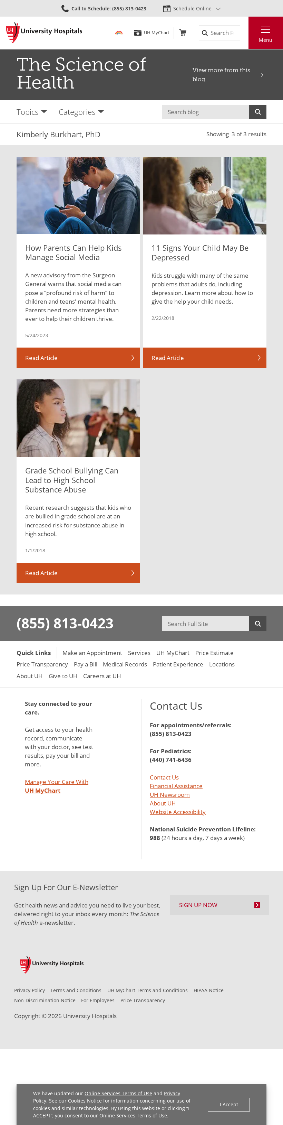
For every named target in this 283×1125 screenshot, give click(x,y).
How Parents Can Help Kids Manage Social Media (73, 252)
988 (155, 838)
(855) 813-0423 (65, 623)
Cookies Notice (85, 1100)
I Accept (229, 1104)
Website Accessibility (178, 812)
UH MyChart (156, 33)
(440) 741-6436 (171, 760)
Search (257, 112)
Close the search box (244, 33)
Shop (182, 32)
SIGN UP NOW (198, 905)
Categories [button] (77, 112)
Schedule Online (192, 8)
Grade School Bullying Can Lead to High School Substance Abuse (72, 480)
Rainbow (119, 32)
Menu (265, 40)
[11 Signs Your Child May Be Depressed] (205, 196)
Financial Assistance (176, 786)
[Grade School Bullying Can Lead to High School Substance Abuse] (78, 418)
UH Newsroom (170, 795)
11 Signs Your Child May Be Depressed (200, 252)
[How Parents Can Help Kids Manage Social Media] (78, 195)
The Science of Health (81, 73)
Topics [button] (27, 112)
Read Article (41, 358)
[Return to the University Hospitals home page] (44, 32)
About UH (163, 803)
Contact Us (164, 777)
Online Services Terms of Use (118, 1093)
